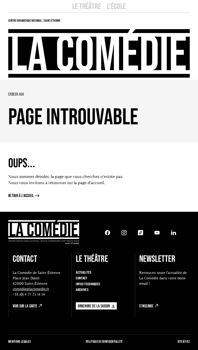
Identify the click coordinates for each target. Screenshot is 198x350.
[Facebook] (107, 233)
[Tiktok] (140, 233)
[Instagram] (124, 233)
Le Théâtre (86, 6)
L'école (116, 6)
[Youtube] (157, 233)
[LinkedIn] (173, 233)
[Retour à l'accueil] (43, 233)
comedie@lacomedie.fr (31, 288)
